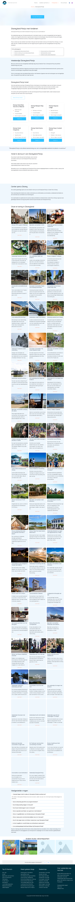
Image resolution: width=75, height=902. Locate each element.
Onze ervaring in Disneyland (48, 51)
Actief (3, 874)
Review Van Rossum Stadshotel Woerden (19, 645)
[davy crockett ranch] (55, 134)
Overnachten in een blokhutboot (19, 764)
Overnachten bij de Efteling (55, 430)
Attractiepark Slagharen (64, 847)
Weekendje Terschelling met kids (37, 555)
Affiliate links (60, 888)
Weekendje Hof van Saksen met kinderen (55, 369)
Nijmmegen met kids (44, 884)
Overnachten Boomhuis (27, 880)
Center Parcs (10, 847)
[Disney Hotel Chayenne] (19, 134)
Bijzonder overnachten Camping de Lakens (19, 400)
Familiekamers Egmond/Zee (28, 875)
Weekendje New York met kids (37, 645)
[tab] (37, 796)
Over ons (59, 886)
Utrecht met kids (43, 887)
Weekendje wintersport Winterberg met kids (19, 676)
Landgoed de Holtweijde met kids (55, 584)
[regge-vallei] (55, 112)
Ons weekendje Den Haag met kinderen (37, 369)
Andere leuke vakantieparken (48, 54)
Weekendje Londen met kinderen (37, 308)
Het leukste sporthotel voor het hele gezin (19, 614)
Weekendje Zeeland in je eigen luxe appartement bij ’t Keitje (55, 522)
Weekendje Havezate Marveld (19, 247)
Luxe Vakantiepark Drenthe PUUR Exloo (55, 491)
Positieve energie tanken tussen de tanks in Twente (19, 430)
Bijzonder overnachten (8, 875)
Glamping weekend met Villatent (55, 308)
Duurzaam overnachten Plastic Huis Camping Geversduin (37, 277)
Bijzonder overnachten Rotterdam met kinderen (55, 614)
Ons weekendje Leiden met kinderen (37, 247)
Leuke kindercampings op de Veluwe (19, 460)
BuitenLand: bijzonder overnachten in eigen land (19, 734)
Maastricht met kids (44, 882)
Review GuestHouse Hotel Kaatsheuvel (55, 734)
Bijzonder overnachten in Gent (37, 216)
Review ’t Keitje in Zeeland (55, 400)
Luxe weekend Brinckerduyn (19, 308)
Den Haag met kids (44, 875)
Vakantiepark (5, 887)
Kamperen (5, 882)
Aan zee (4, 872)
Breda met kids (43, 874)
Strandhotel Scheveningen (27, 885)
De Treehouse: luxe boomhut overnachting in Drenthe (37, 734)
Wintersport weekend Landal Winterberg (19, 340)
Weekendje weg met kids (12, 2)
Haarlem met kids (43, 880)
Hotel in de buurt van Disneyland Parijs (24, 52)
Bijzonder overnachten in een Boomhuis (37, 491)
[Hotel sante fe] (37, 134)
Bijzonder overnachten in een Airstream (55, 555)
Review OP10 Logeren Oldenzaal (19, 216)
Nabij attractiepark (7, 885)
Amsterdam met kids (44, 872)
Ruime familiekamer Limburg (28, 879)
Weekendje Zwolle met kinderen (37, 706)
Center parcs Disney (19, 54)
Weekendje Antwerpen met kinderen (19, 706)
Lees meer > (19, 235)
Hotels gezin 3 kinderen (27, 872)
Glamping (4, 879)
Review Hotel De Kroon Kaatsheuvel (55, 645)
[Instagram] (72, 2)
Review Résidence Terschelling (37, 460)
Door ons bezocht (6, 877)
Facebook (59, 881)
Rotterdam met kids (44, 885)
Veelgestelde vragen (46, 52)
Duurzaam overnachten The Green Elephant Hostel (37, 340)
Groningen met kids (44, 879)
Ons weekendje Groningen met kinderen (55, 676)
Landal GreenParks (46, 847)
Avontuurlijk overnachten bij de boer (19, 277)
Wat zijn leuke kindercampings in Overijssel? (55, 460)
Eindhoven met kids (44, 877)
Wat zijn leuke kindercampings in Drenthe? (37, 430)
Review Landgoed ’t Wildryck (55, 247)
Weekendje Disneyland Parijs (21, 51)
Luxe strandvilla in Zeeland (37, 584)
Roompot (28, 847)
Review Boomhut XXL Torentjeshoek (37, 614)
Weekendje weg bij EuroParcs (19, 369)
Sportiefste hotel (25, 874)
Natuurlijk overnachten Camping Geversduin (55, 340)
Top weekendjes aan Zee (27, 882)
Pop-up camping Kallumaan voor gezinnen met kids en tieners (19, 522)
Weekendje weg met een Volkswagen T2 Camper (55, 706)
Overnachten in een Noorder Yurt (37, 676)
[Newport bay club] (37, 112)
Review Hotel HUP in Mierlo (19, 584)
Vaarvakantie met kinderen (37, 400)
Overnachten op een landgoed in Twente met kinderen (19, 555)
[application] (49, 2)
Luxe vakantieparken (7, 884)
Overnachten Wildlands (27, 877)
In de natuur (5, 880)
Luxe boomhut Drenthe (27, 884)
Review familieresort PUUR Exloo (19, 491)
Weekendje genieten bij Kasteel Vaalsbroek (55, 216)
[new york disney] (19, 112)
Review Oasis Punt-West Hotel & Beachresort (37, 522)
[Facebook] (69, 2)
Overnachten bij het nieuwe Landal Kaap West (55, 277)
